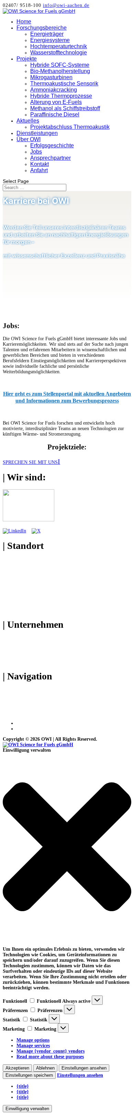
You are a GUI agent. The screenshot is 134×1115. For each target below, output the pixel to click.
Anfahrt (39, 170)
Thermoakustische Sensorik (64, 83)
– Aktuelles (14, 707)
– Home (11, 691)
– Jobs (9, 644)
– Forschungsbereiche (25, 696)
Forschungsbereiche (41, 28)
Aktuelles (27, 121)
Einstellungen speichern (29, 1075)
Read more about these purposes (50, 1056)
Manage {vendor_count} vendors (50, 1051)
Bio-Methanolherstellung (60, 71)
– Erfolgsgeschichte (22, 639)
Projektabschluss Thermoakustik (70, 127)
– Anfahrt (13, 661)
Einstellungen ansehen (84, 1068)
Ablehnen (45, 1068)
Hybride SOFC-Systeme (59, 65)
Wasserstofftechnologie (58, 52)
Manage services (33, 1045)
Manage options (32, 1040)
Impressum (28, 723)
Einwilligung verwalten (27, 1108)
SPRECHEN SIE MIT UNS (30, 462)
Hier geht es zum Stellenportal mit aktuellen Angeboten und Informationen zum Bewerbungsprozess (67, 397)
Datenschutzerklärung (39, 728)
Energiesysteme (50, 40)
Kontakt (39, 164)
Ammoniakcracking (53, 90)
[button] (67, 847)
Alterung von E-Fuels (56, 102)
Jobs (36, 152)
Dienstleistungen (37, 133)
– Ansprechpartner (22, 650)
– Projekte (13, 702)
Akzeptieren (17, 1068)
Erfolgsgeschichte (52, 145)
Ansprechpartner (50, 158)
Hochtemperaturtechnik (58, 46)
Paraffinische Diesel (54, 114)
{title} (22, 1086)
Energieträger (47, 34)
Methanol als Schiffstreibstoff (65, 108)
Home (23, 21)
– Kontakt (13, 655)
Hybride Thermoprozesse (61, 96)
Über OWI (28, 139)
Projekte (26, 59)
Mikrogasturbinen (51, 77)
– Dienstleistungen (22, 713)
